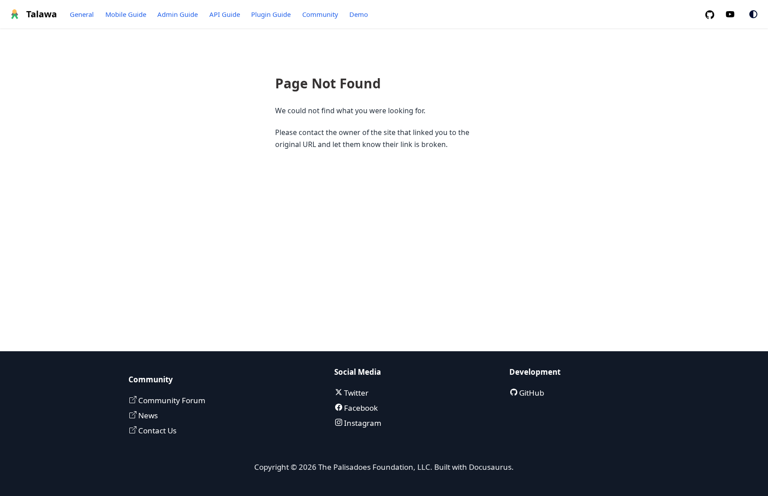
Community (320, 14)
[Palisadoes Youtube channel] (735, 14)
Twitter (355, 393)
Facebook (360, 408)
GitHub (530, 393)
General (82, 14)
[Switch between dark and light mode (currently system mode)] (753, 14)
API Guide (224, 14)
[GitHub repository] (713, 14)
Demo (358, 14)
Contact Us (156, 430)
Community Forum (170, 400)
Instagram (361, 423)
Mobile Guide (125, 14)
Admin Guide (177, 14)
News (147, 415)
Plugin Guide (271, 14)
